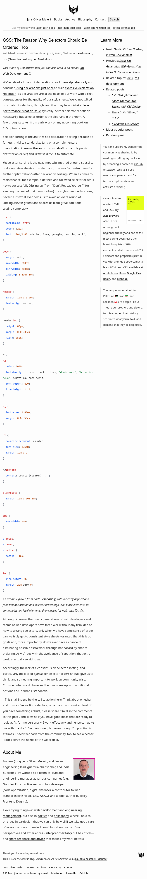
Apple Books (110, 273)
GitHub (138, 164)
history (133, 313)
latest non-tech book (69, 27)
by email (42, 873)
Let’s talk (122, 169)
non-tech (26, 873)
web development (46, 810)
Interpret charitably (58, 833)
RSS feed (8, 873)
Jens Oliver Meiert (39, 19)
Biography (85, 19)
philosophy (61, 816)
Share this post (18, 59)
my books (131, 158)
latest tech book (45, 27)
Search (114, 19)
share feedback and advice (27, 839)
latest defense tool (124, 27)
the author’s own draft (48, 148)
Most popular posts (119, 130)
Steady (110, 169)
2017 (130, 78)
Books (58, 19)
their (126, 313)
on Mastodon (42, 59)
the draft (21, 728)
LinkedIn (71, 873)
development (84, 53)
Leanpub (122, 278)
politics (42, 816)
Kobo (122, 273)
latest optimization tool (97, 27)
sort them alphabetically (70, 82)
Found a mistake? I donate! (91, 859)
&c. (82, 611)
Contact (100, 19)
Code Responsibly (44, 599)
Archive (70, 19)
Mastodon (57, 873)
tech (17, 873)
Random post (115, 135)
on (120, 313)
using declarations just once (34, 88)
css (5, 59)
